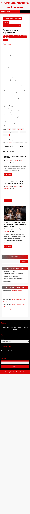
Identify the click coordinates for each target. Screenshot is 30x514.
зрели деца (20, 129)
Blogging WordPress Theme (12, 372)
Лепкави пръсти (7, 281)
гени (9, 129)
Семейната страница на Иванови (12, 18)
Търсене (15, 257)
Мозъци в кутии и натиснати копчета (13, 273)
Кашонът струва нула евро (10, 276)
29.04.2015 (8, 160)
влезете (10, 142)
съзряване (6, 134)
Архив (2, 339)
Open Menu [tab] (6, 12)
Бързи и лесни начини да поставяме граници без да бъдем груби (15, 224)
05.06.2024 (8, 229)
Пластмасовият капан (9, 271)
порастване (15, 132)
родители (23, 132)
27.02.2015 (7, 35)
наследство (6, 132)
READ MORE (8, 175)
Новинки (6, 22)
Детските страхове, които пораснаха (13, 278)
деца (14, 129)
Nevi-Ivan (15, 35)
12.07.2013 (8, 186)
